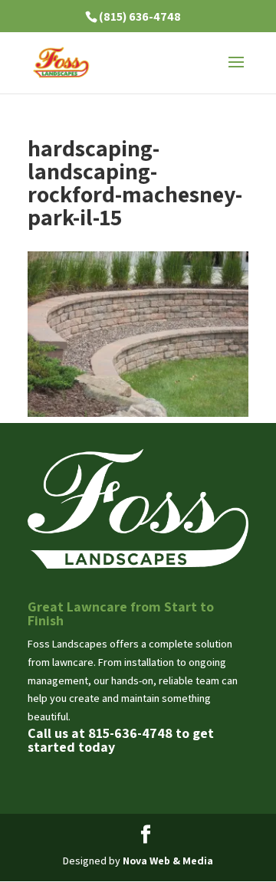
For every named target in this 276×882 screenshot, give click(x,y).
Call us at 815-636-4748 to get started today (121, 740)
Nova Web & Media (168, 860)
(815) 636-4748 (140, 16)
